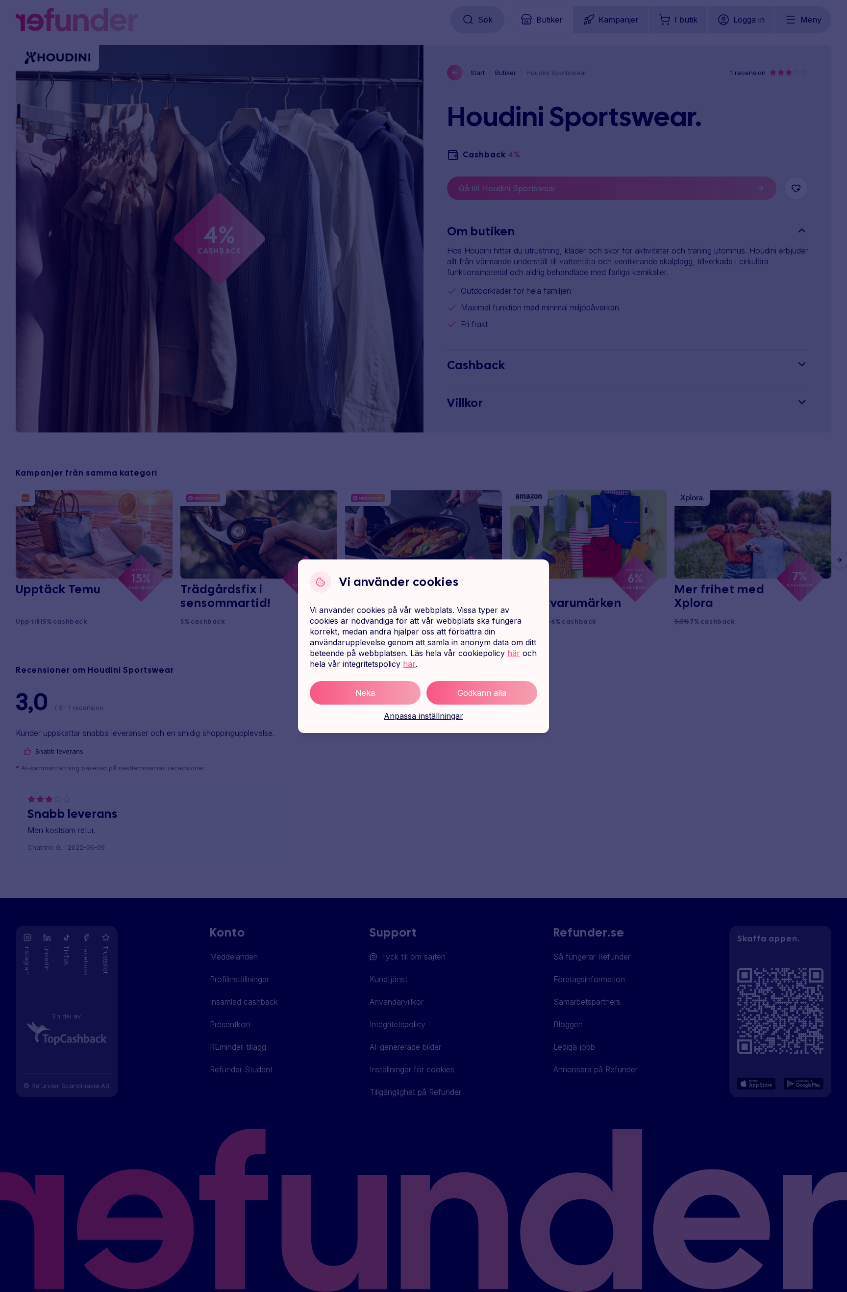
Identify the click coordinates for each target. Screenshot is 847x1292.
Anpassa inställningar (423, 716)
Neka (365, 693)
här (513, 653)
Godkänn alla (481, 693)
